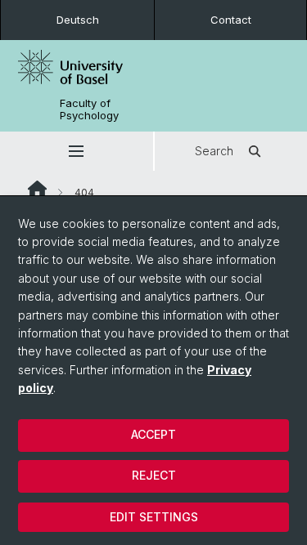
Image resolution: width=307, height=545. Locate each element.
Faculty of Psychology (89, 109)
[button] (76, 151)
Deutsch (77, 19)
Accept (153, 434)
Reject (154, 475)
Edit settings (154, 517)
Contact (230, 19)
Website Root (37, 190)
